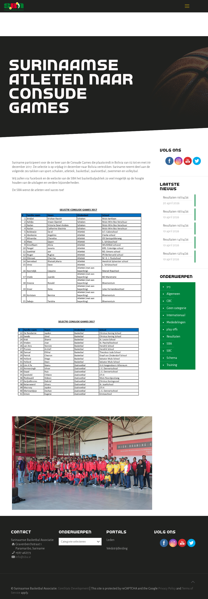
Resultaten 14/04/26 (175, 239)
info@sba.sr (23, 557)
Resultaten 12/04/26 (175, 253)
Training (172, 365)
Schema (172, 357)
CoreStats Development (73, 588)
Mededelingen (176, 322)
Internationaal (176, 315)
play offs (172, 329)
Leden (110, 539)
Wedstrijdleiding (117, 548)
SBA (169, 343)
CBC (169, 301)
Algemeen (173, 293)
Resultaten (173, 336)
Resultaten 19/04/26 (175, 197)
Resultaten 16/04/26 (175, 225)
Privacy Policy (167, 588)
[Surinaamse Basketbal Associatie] (14, 6)
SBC (169, 350)
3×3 (168, 286)
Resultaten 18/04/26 (175, 211)
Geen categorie (176, 308)
